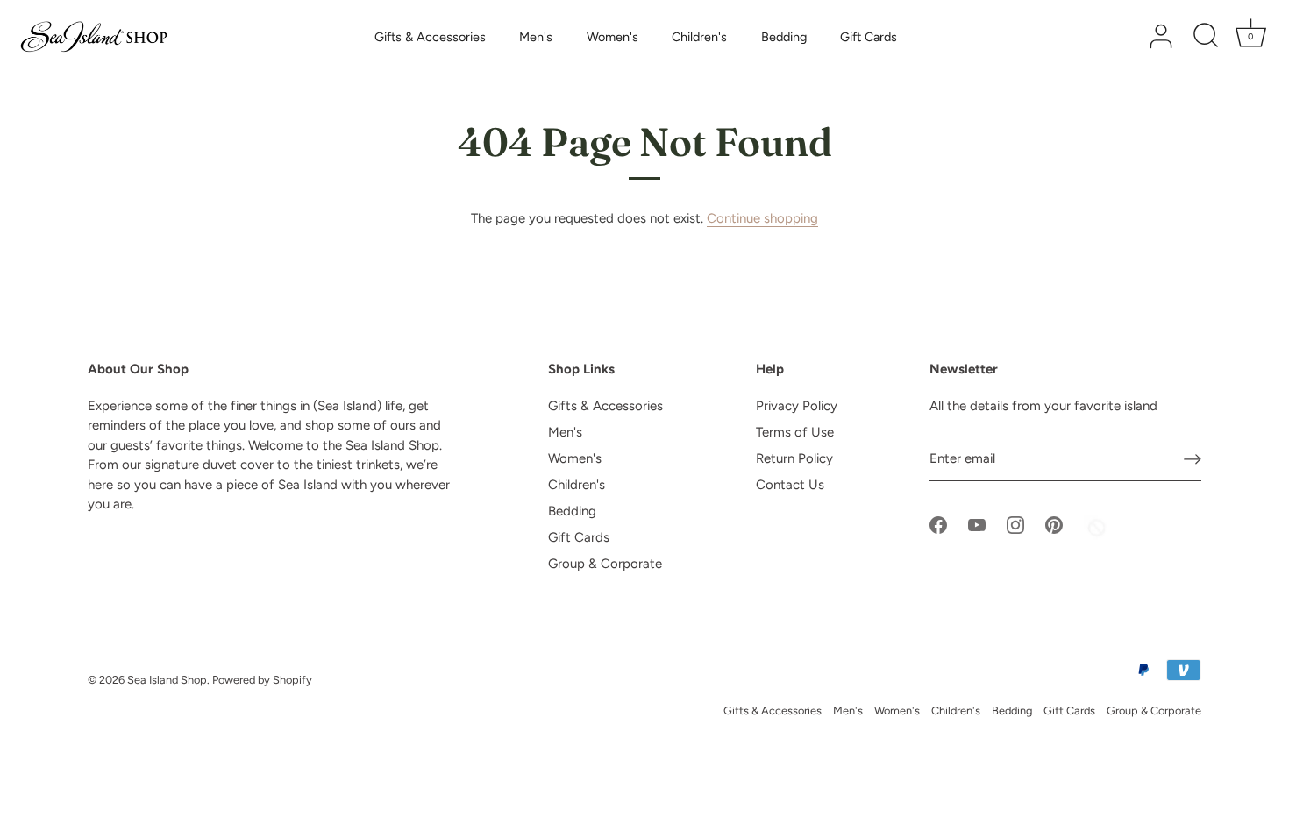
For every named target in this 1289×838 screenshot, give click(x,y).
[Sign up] (1192, 459)
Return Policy (794, 458)
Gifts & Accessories (430, 37)
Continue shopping (762, 218)
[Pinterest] (1054, 524)
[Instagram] (1015, 524)
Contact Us (790, 485)
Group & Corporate (605, 564)
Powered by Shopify (262, 679)
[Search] (1205, 37)
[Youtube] (977, 524)
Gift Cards (868, 37)
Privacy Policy (796, 406)
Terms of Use (795, 432)
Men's (535, 37)
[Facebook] (938, 524)
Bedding (784, 37)
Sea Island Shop (167, 679)
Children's (699, 37)
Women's (612, 37)
